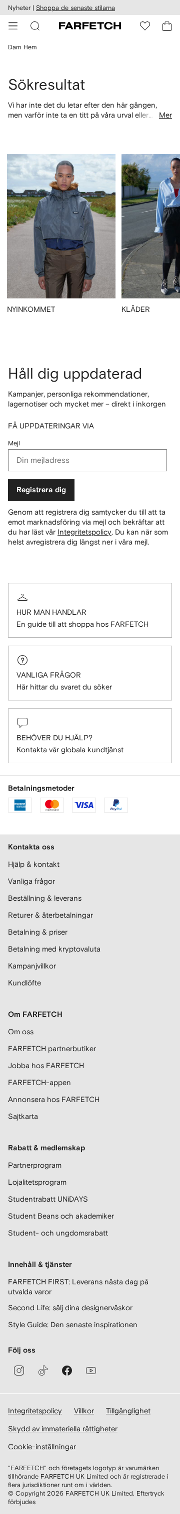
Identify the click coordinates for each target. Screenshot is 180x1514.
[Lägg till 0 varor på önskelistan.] (145, 26)
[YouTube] (91, 1370)
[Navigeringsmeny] (13, 26)
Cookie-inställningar (42, 1446)
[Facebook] (67, 1370)
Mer (165, 115)
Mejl (14, 443)
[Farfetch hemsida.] (90, 26)
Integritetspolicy (85, 532)
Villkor (84, 1410)
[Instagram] (19, 1370)
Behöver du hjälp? (54, 737)
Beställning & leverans (45, 898)
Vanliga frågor (48, 675)
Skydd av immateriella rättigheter (63, 1428)
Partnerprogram (35, 1165)
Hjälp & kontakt (34, 864)
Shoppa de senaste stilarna (75, 7)
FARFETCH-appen (39, 1082)
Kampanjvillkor (32, 965)
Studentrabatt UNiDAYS (48, 1199)
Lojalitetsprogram (37, 1182)
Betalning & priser (38, 932)
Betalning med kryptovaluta (54, 949)
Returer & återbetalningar (50, 915)
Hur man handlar (51, 612)
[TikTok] (43, 1370)
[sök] (35, 26)
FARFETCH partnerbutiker (52, 1048)
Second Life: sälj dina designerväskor (70, 1307)
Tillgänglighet (128, 1410)
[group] (61, 240)
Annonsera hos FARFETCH (54, 1099)
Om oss (21, 1031)
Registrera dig (41, 490)
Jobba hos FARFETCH (46, 1065)
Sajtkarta (23, 1116)
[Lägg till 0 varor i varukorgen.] (167, 26)
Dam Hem (22, 47)
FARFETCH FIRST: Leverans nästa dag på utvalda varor (78, 1286)
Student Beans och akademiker (61, 1216)
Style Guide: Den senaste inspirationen (73, 1324)
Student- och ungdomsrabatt (58, 1233)
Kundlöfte (24, 982)
